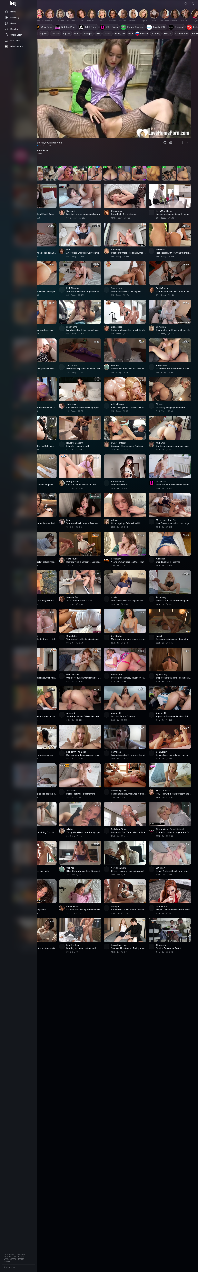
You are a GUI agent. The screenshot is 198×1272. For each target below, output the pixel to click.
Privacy (8, 1261)
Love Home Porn (39, 150)
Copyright (9, 1254)
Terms (21, 1259)
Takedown (21, 1254)
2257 (15, 1261)
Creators (18, 1257)
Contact (8, 1257)
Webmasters (10, 1259)
